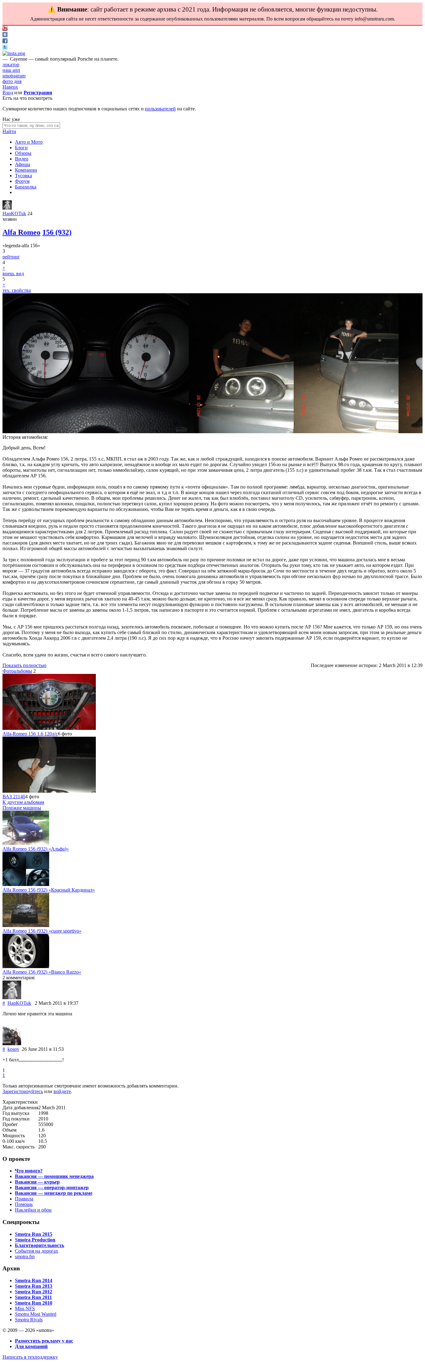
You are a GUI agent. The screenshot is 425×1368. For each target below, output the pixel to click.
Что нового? (29, 1170)
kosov (13, 1049)
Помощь (24, 1204)
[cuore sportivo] (25, 925)
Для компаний (31, 1346)
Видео (21, 158)
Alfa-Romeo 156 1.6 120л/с (30, 733)
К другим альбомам (23, 802)
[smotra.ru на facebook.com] (4, 41)
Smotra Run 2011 (33, 1297)
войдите (62, 1091)
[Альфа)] (25, 843)
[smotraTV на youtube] (4, 29)
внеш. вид (13, 273)
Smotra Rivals (29, 1319)
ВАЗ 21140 (13, 796)
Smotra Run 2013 (33, 1286)
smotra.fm (25, 1256)
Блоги (21, 147)
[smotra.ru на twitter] (4, 47)
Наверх (10, 87)
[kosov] (11, 1043)
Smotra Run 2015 (33, 1234)
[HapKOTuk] (7, 208)
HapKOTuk (14, 213)
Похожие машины (21, 807)
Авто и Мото (29, 142)
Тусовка (23, 175)
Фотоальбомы (17, 671)
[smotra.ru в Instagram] (13, 53)
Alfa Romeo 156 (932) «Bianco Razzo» (41, 972)
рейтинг (11, 256)
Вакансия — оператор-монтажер (52, 1187)
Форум (22, 181)
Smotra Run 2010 (33, 1302)
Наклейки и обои (33, 1210)
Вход (7, 92)
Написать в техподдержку (30, 1357)
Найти (9, 131)
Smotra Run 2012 (33, 1291)
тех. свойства (16, 290)
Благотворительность (39, 1245)
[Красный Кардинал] (25, 884)
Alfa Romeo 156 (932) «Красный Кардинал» (48, 890)
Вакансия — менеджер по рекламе (53, 1193)
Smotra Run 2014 (33, 1280)
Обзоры (23, 153)
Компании (26, 170)
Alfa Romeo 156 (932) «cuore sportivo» (42, 931)
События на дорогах (36, 1251)
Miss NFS (25, 1308)
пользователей (160, 108)
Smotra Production (35, 1239)
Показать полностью (24, 665)
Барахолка (25, 186)
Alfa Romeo (21, 232)
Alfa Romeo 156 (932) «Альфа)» (35, 848)
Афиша (22, 164)
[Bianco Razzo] (25, 966)
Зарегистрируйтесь (22, 1091)
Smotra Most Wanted (35, 1314)
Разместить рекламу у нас (44, 1340)
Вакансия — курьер (37, 1182)
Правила (24, 1198)
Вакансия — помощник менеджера (54, 1176)
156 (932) (57, 232)
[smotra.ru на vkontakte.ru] (4, 35)
